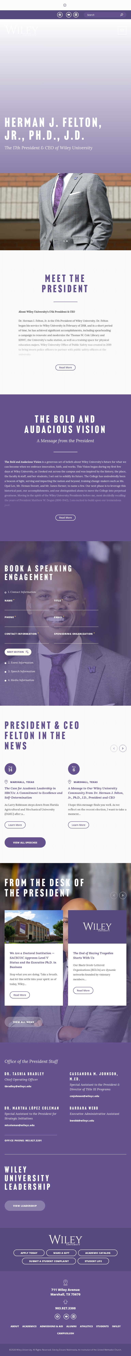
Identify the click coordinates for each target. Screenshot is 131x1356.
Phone (10, 617)
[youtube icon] (68, 14)
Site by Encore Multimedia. (65, 1349)
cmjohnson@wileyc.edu (84, 1096)
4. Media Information (21, 680)
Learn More (15, 825)
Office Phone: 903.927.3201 (23, 1140)
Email (59, 617)
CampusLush (65, 1333)
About (15, 1326)
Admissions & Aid (51, 1326)
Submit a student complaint (49, 1261)
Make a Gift (61, 1253)
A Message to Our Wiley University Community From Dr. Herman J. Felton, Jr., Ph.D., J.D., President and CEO (95, 793)
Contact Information (22, 633)
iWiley (116, 1326)
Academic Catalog (97, 1253)
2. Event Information (20, 662)
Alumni (71, 1326)
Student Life (93, 1261)
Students (102, 1326)
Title (58, 600)
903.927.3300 (65, 1308)
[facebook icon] (60, 14)
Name (9, 600)
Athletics (86, 1326)
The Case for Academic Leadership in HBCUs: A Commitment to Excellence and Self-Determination (33, 793)
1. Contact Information (22, 592)
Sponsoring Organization (74, 633)
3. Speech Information (21, 671)
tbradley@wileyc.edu (18, 1086)
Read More (65, 367)
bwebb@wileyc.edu (82, 1120)
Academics (29, 1326)
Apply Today (29, 1253)
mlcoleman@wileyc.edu (19, 1125)
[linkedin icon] (76, 14)
